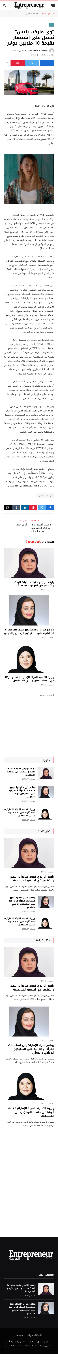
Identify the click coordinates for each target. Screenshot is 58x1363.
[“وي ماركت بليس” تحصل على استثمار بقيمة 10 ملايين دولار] (29, 82)
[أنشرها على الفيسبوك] (47, 63)
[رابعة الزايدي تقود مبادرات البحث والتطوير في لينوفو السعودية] (29, 563)
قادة (19, 1346)
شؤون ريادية (45, 1346)
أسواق (40, 1342)
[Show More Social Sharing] (7, 63)
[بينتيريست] (18, 63)
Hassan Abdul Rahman (36, 51)
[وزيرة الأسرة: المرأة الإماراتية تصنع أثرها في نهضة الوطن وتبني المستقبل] (29, 658)
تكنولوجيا (21, 1342)
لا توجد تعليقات (46, 55)
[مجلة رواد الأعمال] (29, 5)
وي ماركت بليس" (45, 495)
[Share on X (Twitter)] (32, 63)
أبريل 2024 (21, 525)
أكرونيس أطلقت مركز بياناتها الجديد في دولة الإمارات (41, 528)
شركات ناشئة (30, 1346)
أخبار (28, 14)
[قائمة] (53, 5)
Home (35, 14)
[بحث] (4, 5)
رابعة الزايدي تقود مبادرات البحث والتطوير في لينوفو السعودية (34, 584)
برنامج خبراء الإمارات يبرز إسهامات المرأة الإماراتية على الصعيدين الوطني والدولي (29, 631)
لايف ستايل (9, 1346)
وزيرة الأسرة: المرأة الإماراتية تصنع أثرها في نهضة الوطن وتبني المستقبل (29, 679)
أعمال (31, 1342)
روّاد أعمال (9, 1342)
